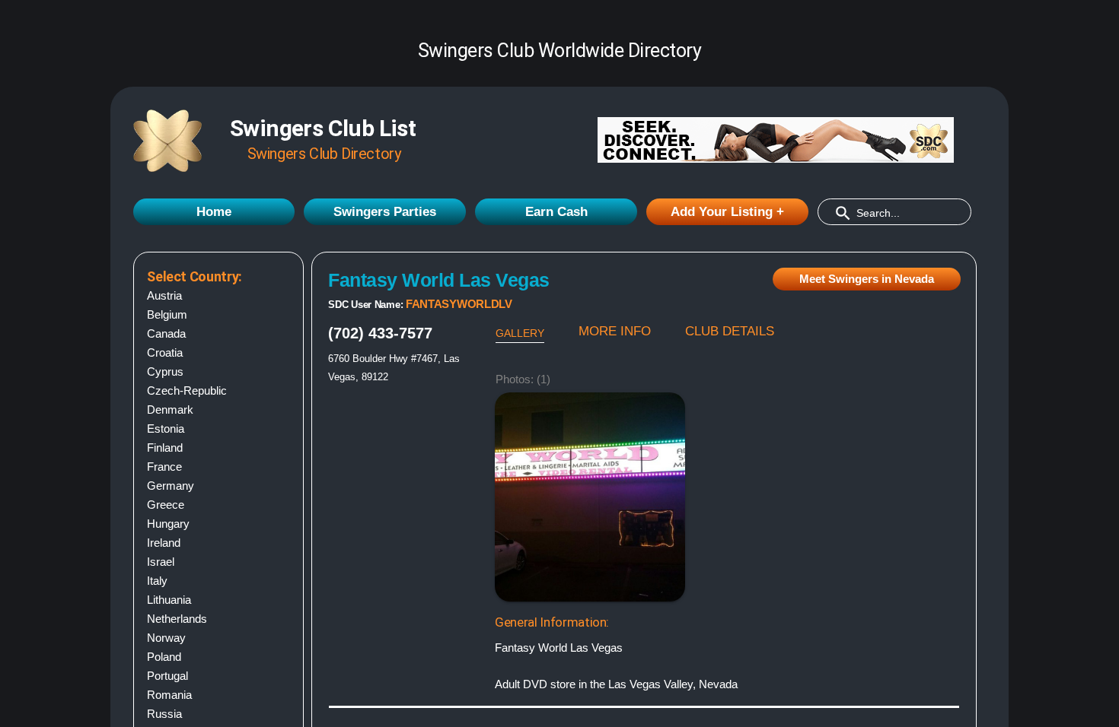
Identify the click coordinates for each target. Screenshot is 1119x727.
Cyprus (165, 371)
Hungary (168, 523)
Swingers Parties (384, 212)
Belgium (167, 314)
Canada (166, 333)
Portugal (167, 675)
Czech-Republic (187, 390)
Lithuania (169, 599)
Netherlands (177, 618)
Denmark (170, 409)
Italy (157, 580)
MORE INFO (615, 331)
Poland (164, 656)
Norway (166, 637)
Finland (165, 447)
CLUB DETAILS (729, 331)
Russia (164, 713)
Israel (160, 561)
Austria (164, 295)
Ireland (163, 542)
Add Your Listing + (727, 212)
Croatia (165, 352)
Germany (170, 485)
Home (213, 212)
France (164, 466)
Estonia (165, 428)
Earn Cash (556, 212)
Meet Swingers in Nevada (866, 278)
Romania (169, 694)
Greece (165, 504)
